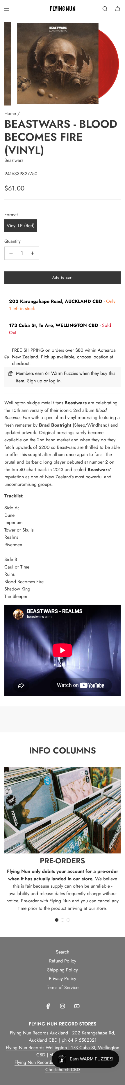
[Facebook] (48, 1006)
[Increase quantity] (32, 253)
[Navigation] (6, 8)
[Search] (105, 8)
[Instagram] (62, 1006)
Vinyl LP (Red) (21, 225)
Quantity (12, 241)
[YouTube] (76, 1006)
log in (54, 380)
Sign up (34, 380)
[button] (56, 920)
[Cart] (117, 8)
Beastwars (13, 160)
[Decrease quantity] (11, 253)
